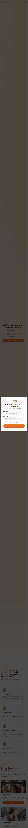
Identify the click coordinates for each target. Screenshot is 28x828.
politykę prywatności (12, 422)
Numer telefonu (6, 411)
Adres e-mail (5, 416)
